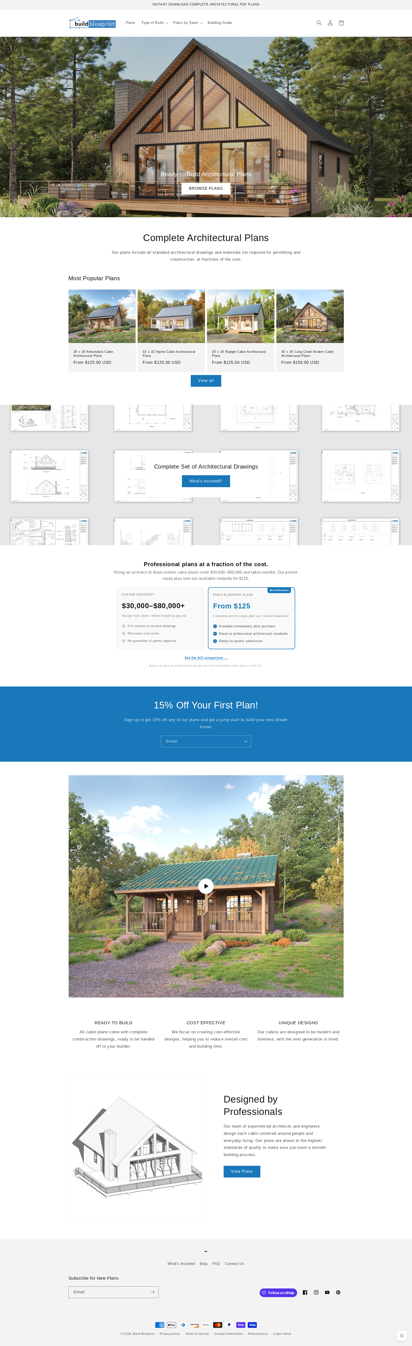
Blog (203, 1264)
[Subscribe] (245, 741)
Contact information (228, 1333)
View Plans (242, 1171)
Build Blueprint (144, 1333)
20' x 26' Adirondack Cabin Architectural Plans (93, 354)
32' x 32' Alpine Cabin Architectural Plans (169, 354)
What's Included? (206, 481)
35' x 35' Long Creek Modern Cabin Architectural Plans (307, 354)
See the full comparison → (206, 658)
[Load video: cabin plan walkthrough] (206, 886)
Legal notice (282, 1333)
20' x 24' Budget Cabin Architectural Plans (239, 354)
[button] (154, 23)
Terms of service (197, 1333)
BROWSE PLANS (206, 188)
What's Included (181, 1264)
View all (206, 381)
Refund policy (258, 1333)
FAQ (216, 1264)
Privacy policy (170, 1333)
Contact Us (234, 1264)
